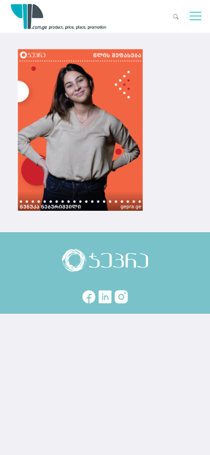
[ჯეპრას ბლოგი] (59, 16)
